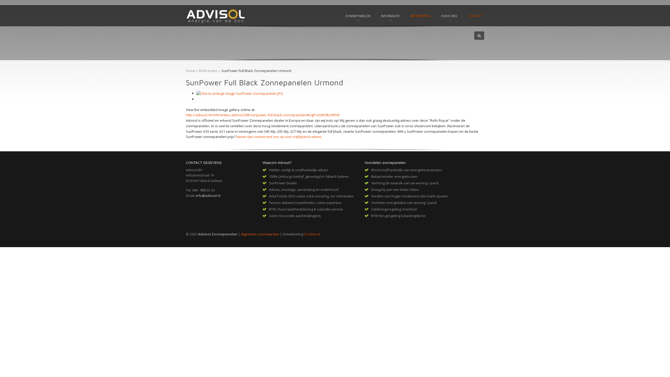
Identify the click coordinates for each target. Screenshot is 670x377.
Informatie (390, 16)
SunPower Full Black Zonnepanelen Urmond (256, 70)
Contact (475, 16)
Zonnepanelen (358, 16)
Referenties (420, 16)
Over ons (449, 16)
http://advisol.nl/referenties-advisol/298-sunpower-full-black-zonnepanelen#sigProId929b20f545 (263, 115)
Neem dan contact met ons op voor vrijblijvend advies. (279, 136)
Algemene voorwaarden (260, 234)
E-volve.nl (312, 234)
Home (190, 70)
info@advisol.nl (208, 195)
